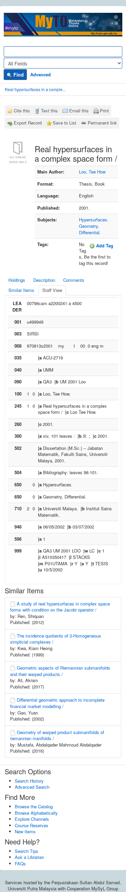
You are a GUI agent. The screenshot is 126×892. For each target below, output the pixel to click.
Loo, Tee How (92, 171)
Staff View (52, 290)
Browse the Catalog (34, 806)
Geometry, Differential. (90, 229)
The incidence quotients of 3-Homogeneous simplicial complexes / (55, 638)
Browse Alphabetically (36, 813)
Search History (29, 781)
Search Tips (26, 851)
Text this (49, 110)
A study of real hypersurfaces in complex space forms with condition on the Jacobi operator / (60, 606)
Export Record (28, 122)
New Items (25, 831)
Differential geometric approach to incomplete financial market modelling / (57, 703)
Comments (73, 280)
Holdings (16, 280)
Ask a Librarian (29, 857)
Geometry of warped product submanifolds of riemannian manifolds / (57, 735)
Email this (79, 110)
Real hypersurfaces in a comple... (35, 89)
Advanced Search (32, 787)
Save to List (64, 122)
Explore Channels (32, 819)
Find (18, 74)
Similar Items (21, 290)
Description (44, 280)
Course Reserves (31, 825)
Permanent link (102, 122)
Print (104, 110)
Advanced (40, 74)
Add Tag (104, 245)
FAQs (20, 863)
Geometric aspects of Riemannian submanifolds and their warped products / (60, 671)
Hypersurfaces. (94, 219)
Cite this (22, 110)
